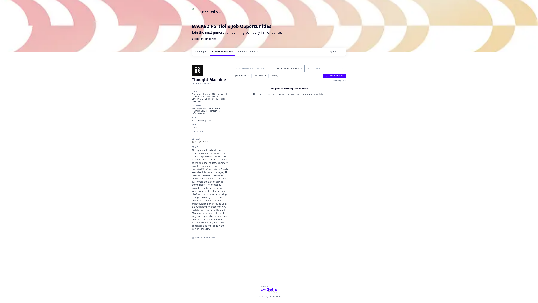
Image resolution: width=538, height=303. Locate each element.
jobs (201, 51)
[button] (242, 76)
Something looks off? (205, 237)
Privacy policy (263, 297)
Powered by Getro (339, 80)
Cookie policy (275, 297)
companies (222, 51)
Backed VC (211, 11)
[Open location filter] (342, 68)
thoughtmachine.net (201, 83)
